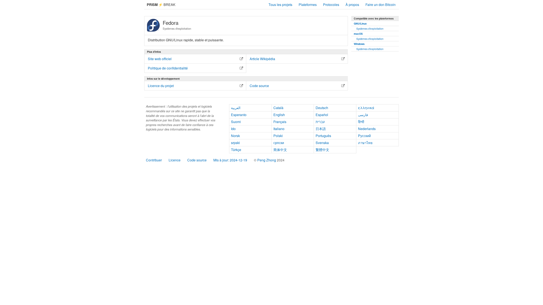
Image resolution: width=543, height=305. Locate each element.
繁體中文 (322, 149)
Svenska (322, 142)
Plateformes (308, 4)
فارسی (363, 114)
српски (278, 142)
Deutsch (322, 107)
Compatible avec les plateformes (374, 18)
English (279, 114)
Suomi (236, 121)
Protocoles (331, 4)
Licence (175, 160)
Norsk (235, 135)
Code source (197, 160)
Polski (278, 135)
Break (161, 4)
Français (279, 121)
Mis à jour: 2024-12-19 (230, 160)
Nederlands (367, 128)
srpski (235, 142)
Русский (364, 135)
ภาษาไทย (365, 142)
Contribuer (154, 160)
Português (323, 135)
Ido (233, 128)
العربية (235, 107)
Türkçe (236, 149)
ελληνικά (366, 107)
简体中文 (280, 149)
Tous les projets (280, 4)
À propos (352, 4)
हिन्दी (361, 121)
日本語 (321, 128)
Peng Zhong (267, 160)
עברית (320, 121)
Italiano (278, 128)
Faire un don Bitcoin (380, 4)
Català (278, 107)
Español (322, 114)
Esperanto (238, 114)
